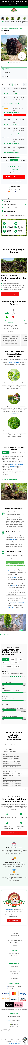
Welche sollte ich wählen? (9, 751)
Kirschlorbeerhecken (15, 971)
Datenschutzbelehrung (16, 1039)
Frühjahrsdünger (12, 602)
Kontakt (15, 945)
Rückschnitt (13, 539)
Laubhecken (15, 28)
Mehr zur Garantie (14, 413)
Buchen (20, 28)
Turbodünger (14, 577)
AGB (6, 1039)
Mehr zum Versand (14, 438)
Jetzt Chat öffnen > (14, 1026)
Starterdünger (14, 585)
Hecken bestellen (9, 909)
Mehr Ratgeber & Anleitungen (15, 940)
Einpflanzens (9, 516)
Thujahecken (15, 973)
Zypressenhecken (15, 975)
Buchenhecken (14, 966)
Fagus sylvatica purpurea (13, 362)
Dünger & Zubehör (14, 942)
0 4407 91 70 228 (15, 186)
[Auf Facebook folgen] (2, 1030)
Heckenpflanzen (9, 28)
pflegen (19, 476)
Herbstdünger (21, 602)
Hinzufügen (15, 114)
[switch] (25, 1043)
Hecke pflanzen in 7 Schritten (14, 937)
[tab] (5, 452)
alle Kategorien (14, 978)
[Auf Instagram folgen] (4, 1030)
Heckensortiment (15, 935)
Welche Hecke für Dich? (14, 953)
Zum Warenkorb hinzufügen (13, 176)
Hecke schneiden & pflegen (14, 958)
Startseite (3, 28)
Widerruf (10, 1039)
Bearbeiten (15, 172)
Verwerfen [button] (16, 4)
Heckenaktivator (13, 466)
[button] (2, 10)
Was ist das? (9, 66)
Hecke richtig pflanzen (15, 955)
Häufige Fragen (14, 933)
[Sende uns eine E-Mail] (7, 1030)
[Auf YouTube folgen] (9, 1030)
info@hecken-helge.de (14, 1022)
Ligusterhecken (14, 968)
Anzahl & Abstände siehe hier (17, 464)
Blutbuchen (4, 386)
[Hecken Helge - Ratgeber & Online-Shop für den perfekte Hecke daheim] (14, 10)
